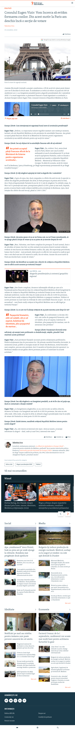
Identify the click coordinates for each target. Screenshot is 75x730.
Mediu (42, 523)
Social (7, 523)
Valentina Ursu (9, 26)
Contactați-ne (9, 717)
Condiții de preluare (45, 717)
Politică (7, 8)
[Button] (67, 34)
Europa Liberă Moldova (41, 107)
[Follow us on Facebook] (6, 700)
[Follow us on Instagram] (15, 700)
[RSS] (20, 700)
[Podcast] (37, 727)
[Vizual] (17, 727)
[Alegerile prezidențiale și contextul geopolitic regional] (17, 276)
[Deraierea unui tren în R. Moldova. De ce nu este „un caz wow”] (10, 563)
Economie (44, 609)
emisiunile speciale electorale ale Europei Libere (36, 450)
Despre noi (42, 713)
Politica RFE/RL (9, 713)
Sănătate (9, 609)
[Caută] (58, 727)
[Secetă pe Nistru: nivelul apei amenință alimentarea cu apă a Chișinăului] (44, 598)
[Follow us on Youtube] (11, 700)
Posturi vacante (9, 721)
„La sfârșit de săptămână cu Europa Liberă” (49, 446)
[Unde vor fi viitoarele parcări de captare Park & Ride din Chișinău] (10, 592)
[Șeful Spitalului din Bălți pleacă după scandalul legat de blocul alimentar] (10, 674)
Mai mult (68, 603)
